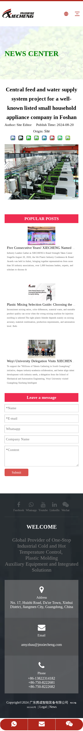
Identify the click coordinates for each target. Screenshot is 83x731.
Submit (16, 472)
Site (47, 131)
